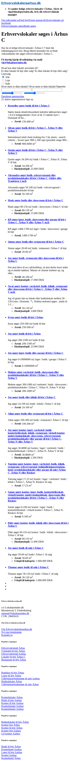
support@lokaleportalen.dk (15, 613)
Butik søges (30, 26)
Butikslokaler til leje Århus (15, 722)
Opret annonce (36, 20)
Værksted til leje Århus (13, 651)
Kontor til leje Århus (11, 727)
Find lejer (24, 20)
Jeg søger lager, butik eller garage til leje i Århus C (35, 353)
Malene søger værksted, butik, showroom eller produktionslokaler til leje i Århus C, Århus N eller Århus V (36, 375)
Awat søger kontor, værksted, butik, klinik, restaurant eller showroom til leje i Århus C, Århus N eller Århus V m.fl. (37, 289)
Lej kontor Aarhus (10, 733)
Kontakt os (13, 20)
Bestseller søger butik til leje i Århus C (29, 105)
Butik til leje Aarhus (11, 700)
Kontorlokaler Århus (12, 697)
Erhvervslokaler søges (12, 26)
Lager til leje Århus (11, 675)
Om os (4, 20)
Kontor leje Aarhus (11, 730)
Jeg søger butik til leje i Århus (24, 333)
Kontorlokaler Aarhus (12, 706)
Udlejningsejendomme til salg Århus (20, 684)
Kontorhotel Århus (11, 758)
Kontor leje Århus (10, 725)
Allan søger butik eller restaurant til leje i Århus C (35, 413)
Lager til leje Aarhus (11, 752)
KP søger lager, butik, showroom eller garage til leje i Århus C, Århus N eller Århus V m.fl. (37, 221)
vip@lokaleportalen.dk (14, 62)
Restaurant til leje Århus (13, 659)
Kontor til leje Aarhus (12, 703)
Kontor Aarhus (9, 755)
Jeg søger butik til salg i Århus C (26, 548)
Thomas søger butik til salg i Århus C (28, 567)
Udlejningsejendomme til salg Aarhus (20, 678)
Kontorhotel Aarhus (11, 749)
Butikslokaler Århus (11, 681)
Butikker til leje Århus (12, 672)
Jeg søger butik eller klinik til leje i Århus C (32, 397)
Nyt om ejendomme (11, 632)
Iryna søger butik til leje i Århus (25, 317)
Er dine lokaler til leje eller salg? (17, 71)
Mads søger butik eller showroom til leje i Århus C (35, 200)
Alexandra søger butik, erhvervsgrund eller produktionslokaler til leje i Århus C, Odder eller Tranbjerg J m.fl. (35, 178)
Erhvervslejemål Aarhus (13, 653)
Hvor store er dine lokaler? (15, 86)
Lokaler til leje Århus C (13, 656)
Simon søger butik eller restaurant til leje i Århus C (36, 241)
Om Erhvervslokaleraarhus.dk (16, 629)
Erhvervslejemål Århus (13, 648)
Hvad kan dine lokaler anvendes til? (19, 68)
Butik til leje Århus (11, 746)
